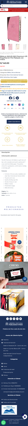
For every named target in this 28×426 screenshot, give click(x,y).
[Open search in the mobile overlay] (14, 6)
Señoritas (7, 77)
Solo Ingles (13, 77)
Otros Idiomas (7, 52)
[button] (25, 17)
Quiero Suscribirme (14, 122)
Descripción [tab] (6, 152)
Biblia (4, 52)
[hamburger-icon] (2, 2)
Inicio (1, 52)
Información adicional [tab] (9, 156)
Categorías (14, 359)
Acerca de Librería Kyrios (14, 335)
